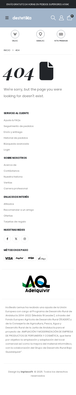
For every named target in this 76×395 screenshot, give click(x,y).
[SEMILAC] (40, 34)
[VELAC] (15, 34)
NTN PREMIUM (61, 40)
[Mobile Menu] (8, 18)
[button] (53, 17)
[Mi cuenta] (61, 17)
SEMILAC (40, 40)
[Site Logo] (21, 18)
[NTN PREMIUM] (61, 34)
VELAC (15, 40)
